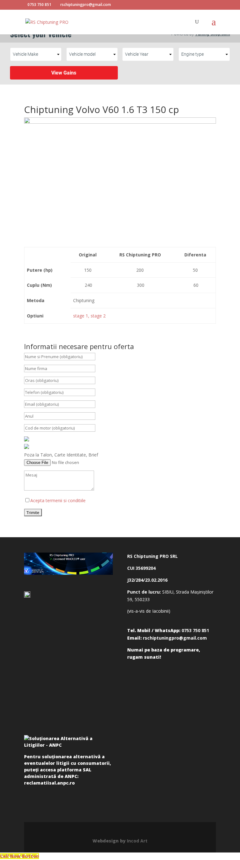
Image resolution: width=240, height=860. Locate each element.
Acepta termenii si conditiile (58, 500)
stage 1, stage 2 (89, 316)
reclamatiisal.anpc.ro (49, 783)
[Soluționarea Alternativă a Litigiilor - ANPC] (68, 743)
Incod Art (137, 841)
